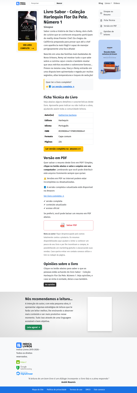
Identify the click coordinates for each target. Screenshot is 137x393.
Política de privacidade (56, 390)
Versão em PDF (110, 26)
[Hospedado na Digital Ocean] (24, 373)
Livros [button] (107, 3)
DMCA (88, 390)
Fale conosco (99, 390)
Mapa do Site (37, 390)
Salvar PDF (71, 225)
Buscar (59, 3)
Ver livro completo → (54, 196)
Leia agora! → (33, 327)
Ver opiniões (50, 285)
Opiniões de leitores (109, 33)
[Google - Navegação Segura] (24, 367)
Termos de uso (76, 390)
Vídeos (117, 3)
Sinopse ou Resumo (108, 13)
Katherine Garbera (68, 115)
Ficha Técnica (109, 20)
